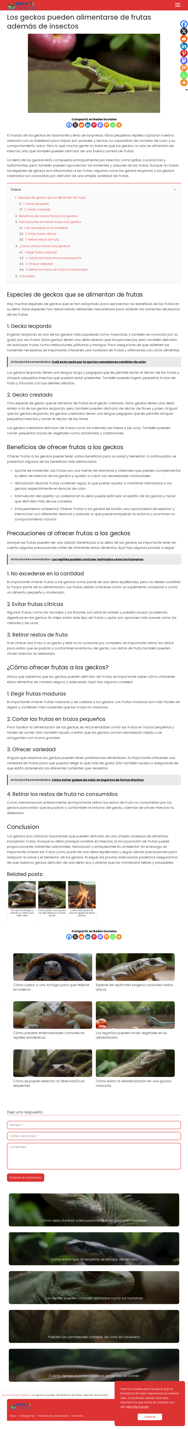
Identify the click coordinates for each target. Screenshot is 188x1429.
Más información (137, 1407)
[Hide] (186, 89)
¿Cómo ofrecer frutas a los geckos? (44, 246)
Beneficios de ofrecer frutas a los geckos (48, 216)
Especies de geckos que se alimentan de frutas (52, 197)
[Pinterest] (94, 125)
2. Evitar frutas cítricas (40, 234)
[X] (75, 125)
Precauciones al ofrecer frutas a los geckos (50, 222)
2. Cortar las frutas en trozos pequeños (53, 258)
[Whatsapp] (112, 125)
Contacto (77, 1416)
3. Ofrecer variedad (39, 264)
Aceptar (150, 1417)
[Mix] (106, 125)
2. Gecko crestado (37, 209)
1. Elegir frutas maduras (41, 252)
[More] (119, 125)
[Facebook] (69, 125)
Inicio (13, 1416)
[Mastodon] (100, 125)
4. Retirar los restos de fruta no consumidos (57, 269)
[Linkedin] (88, 125)
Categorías (27, 1416)
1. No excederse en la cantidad (46, 228)
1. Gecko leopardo (36, 204)
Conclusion (27, 276)
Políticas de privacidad (52, 1416)
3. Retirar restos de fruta (42, 239)
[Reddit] (81, 125)
